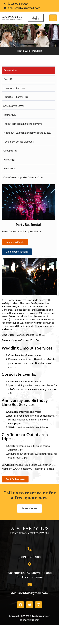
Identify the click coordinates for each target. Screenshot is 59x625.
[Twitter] (29, 604)
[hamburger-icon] (53, 17)
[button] (36, 18)
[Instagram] (38, 604)
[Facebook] (20, 604)
